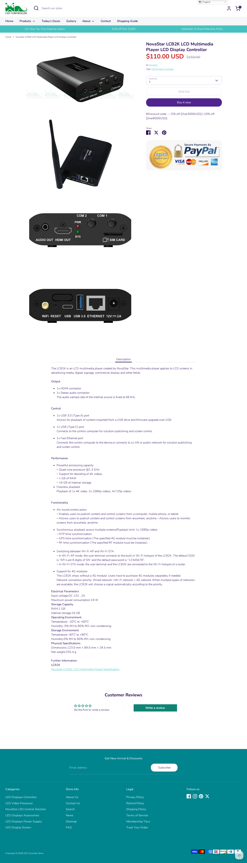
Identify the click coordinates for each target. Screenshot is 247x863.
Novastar (153, 64)
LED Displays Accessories (22, 815)
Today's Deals (51, 21)
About (86, 21)
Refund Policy (135, 803)
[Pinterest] (201, 796)
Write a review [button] (155, 708)
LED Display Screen (18, 827)
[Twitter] (207, 796)
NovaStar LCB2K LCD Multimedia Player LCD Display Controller (46, 37)
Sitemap (71, 822)
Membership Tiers (138, 822)
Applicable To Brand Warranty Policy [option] (202, 29)
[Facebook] (189, 796)
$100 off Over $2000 (123, 29)
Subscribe (164, 768)
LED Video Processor (19, 803)
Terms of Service (137, 815)
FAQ (69, 827)
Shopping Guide (127, 21)
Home (9, 21)
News (69, 815)
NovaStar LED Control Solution (25, 809)
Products (26, 21)
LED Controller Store (33, 853)
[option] (44, 29)
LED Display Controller (163, 69)
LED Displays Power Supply (23, 822)
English (206, 2)
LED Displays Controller (21, 797)
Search (70, 809)
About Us (72, 797)
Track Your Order (137, 827)
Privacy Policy (135, 797)
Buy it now (184, 102)
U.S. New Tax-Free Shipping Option (45, 29)
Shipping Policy (136, 809)
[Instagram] (195, 796)
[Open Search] (36, 8)
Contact (106, 21)
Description (123, 359)
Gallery (71, 21)
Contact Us (73, 803)
